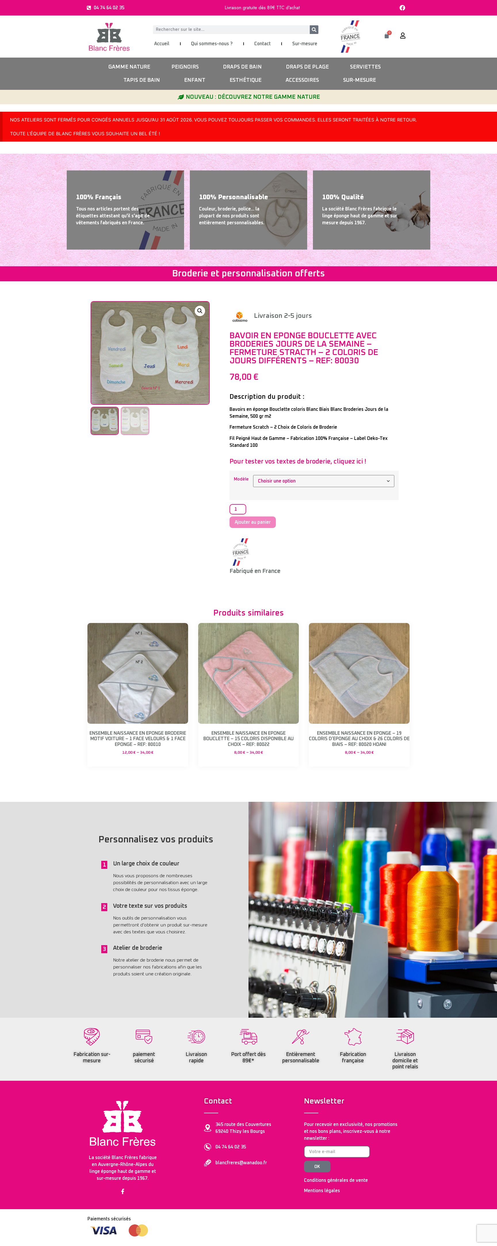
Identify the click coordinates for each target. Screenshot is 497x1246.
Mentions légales (322, 1190)
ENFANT (194, 80)
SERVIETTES (365, 67)
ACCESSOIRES (302, 80)
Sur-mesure (304, 43)
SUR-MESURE (359, 80)
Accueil (161, 43)
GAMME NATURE (129, 67)
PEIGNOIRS (185, 67)
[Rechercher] (314, 29)
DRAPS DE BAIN (242, 67)
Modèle (241, 479)
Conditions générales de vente (336, 1180)
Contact (262, 43)
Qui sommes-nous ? (212, 43)
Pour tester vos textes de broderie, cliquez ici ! (298, 462)
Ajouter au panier (253, 522)
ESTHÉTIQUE (245, 80)
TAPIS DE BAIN (141, 80)
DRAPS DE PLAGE (307, 67)
